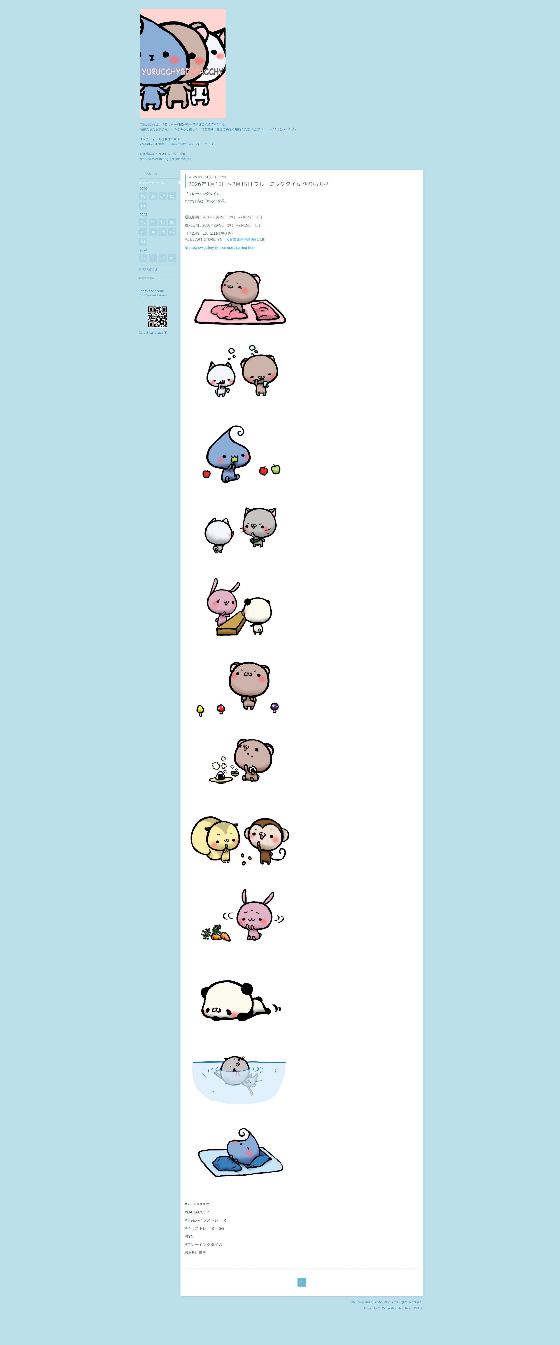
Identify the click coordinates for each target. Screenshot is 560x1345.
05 (153, 196)
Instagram (146, 278)
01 (143, 206)
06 (172, 222)
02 (172, 232)
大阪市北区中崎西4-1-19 (245, 239)
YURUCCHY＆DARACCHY (377, 1302)
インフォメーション (152, 183)
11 (153, 222)
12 (143, 222)
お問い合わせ (148, 269)
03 (172, 196)
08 (143, 196)
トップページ (148, 174)
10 (162, 222)
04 (162, 196)
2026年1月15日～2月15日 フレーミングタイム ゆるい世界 (258, 184)
